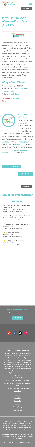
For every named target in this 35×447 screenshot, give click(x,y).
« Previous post (11, 166)
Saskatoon (5, 152)
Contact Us (17, 401)
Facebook (5, 142)
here (20, 211)
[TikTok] (20, 333)
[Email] (9, 333)
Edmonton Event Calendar (17, 194)
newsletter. (18, 144)
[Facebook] (15, 333)
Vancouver (23, 150)
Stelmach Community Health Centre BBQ (17, 380)
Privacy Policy (17, 407)
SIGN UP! (17, 318)
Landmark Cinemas (8, 91)
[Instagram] (26, 333)
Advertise (18, 398)
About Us (17, 395)
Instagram (24, 142)
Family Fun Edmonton (14, 442)
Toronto (12, 152)
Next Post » (25, 174)
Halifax (21, 152)
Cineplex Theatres (18, 89)
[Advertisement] (17, 280)
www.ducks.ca (14, 94)
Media (18, 404)
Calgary (16, 150)
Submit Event (17, 410)
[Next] (30, 201)
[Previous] (5, 201)
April (7, 101)
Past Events (15, 98)
